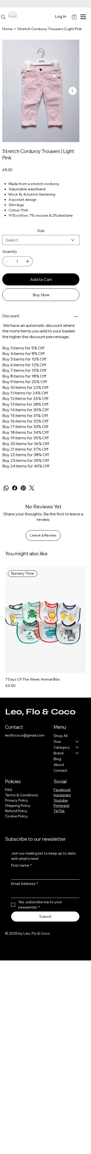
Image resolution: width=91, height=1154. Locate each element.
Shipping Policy (18, 805)
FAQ (8, 789)
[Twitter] (32, 488)
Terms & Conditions (21, 795)
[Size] (77, 742)
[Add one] (27, 261)
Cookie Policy (16, 816)
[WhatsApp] (6, 488)
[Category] (77, 747)
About (59, 764)
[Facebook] (14, 488)
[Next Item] (73, 91)
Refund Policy (16, 811)
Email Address (24, 883)
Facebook (62, 789)
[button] (74, 17)
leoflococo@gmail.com (24, 735)
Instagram (62, 795)
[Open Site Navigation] (83, 17)
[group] (45, 627)
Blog (57, 759)
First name (21, 865)
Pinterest (62, 805)
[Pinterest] (23, 488)
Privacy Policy (16, 800)
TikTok (59, 811)
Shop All (60, 736)
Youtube (61, 800)
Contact (60, 770)
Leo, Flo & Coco (40, 712)
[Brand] (77, 753)
